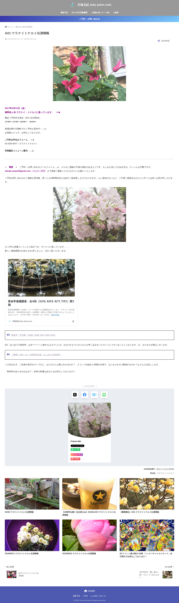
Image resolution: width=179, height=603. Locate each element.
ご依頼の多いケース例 (100, 12)
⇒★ (58, 112)
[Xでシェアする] (75, 394)
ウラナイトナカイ (166, 473)
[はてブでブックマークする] (94, 394)
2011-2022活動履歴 (79, 12)
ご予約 (85, 596)
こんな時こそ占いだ (98, 596)
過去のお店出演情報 (165, 469)
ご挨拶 (115, 12)
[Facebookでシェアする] (84, 394)
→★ (44, 129)
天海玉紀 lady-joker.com (94, 4)
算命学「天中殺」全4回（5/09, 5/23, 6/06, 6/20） (33, 335)
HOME (91, 591)
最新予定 (64, 12)
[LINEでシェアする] (104, 394)
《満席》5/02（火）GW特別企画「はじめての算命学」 (36, 355)
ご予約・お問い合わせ (89, 19)
